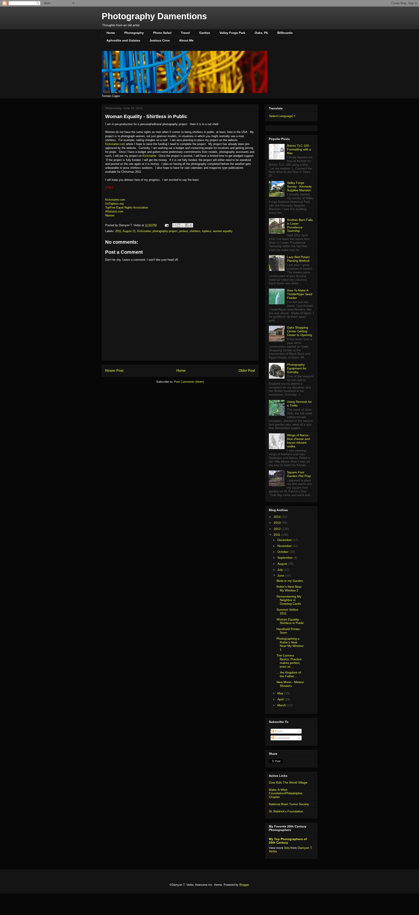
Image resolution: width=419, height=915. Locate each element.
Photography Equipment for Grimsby (296, 368)
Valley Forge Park (232, 32)
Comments (282, 738)
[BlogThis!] (178, 225)
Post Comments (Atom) (189, 381)
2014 (278, 517)
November (285, 546)
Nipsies (110, 215)
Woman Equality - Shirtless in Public (290, 621)
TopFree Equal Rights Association (126, 207)
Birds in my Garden (289, 580)
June (281, 575)
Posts (278, 731)
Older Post (247, 370)
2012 (278, 529)
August (282, 563)
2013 (278, 522)
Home (110, 32)
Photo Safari (162, 32)
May (280, 693)
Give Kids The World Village (288, 782)
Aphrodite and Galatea (123, 40)
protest (183, 231)
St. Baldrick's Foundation (286, 811)
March (282, 705)
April (280, 699)
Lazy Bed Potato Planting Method (298, 258)
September (285, 557)
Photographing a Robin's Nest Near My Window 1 (289, 644)
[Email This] (174, 225)
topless (206, 231)
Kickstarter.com (115, 144)
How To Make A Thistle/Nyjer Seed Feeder (299, 294)
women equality (223, 231)
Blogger (244, 884)
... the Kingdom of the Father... (288, 674)
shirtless (195, 231)
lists (287, 848)
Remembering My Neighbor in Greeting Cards (288, 600)
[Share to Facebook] (187, 225)
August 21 (129, 231)
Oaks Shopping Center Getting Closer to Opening (299, 331)
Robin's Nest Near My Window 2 (289, 588)
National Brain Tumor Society (289, 804)
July (280, 569)
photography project (165, 231)
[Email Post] (166, 225)
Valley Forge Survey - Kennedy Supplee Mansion (299, 186)
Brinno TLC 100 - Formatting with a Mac (299, 149)
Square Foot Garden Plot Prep (299, 474)
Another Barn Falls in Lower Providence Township (300, 225)
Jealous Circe (159, 40)
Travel (185, 32)
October (283, 551)
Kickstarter (149, 155)
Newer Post (114, 370)
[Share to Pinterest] (191, 225)
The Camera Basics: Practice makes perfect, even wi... (289, 661)
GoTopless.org (114, 203)
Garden (204, 32)
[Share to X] (182, 225)
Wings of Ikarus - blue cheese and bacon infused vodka (298, 440)
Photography (134, 32)
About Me (186, 40)
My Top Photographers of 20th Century (288, 840)
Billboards (285, 32)
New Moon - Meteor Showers (290, 684)
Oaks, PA (261, 32)
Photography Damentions (154, 16)
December (285, 540)
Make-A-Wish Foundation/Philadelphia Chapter (285, 793)
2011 (118, 231)
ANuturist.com (114, 211)
